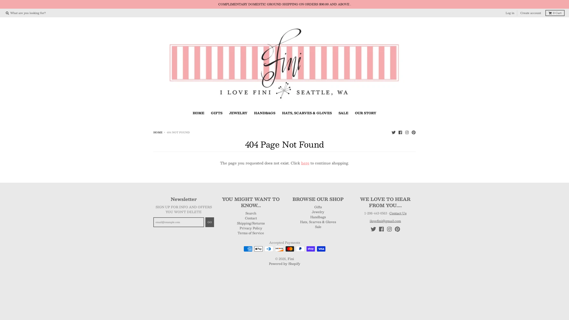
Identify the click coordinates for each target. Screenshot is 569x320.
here (305, 163)
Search (250, 213)
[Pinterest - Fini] (414, 132)
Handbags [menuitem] (264, 113)
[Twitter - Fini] (394, 132)
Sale (318, 226)
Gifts (318, 207)
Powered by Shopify (284, 263)
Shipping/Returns (251, 223)
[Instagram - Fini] (407, 132)
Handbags (318, 217)
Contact (251, 218)
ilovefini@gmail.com (385, 221)
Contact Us (398, 213)
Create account (530, 13)
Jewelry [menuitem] (238, 113)
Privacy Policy (251, 228)
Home (157, 132)
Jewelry (318, 211)
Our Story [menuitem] (365, 113)
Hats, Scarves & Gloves (318, 221)
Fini (291, 258)
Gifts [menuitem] (216, 113)
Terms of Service (251, 233)
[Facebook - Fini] (400, 132)
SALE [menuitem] (343, 113)
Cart (557, 13)
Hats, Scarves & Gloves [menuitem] (307, 113)
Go (210, 222)
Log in (510, 13)
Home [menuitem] (198, 113)
